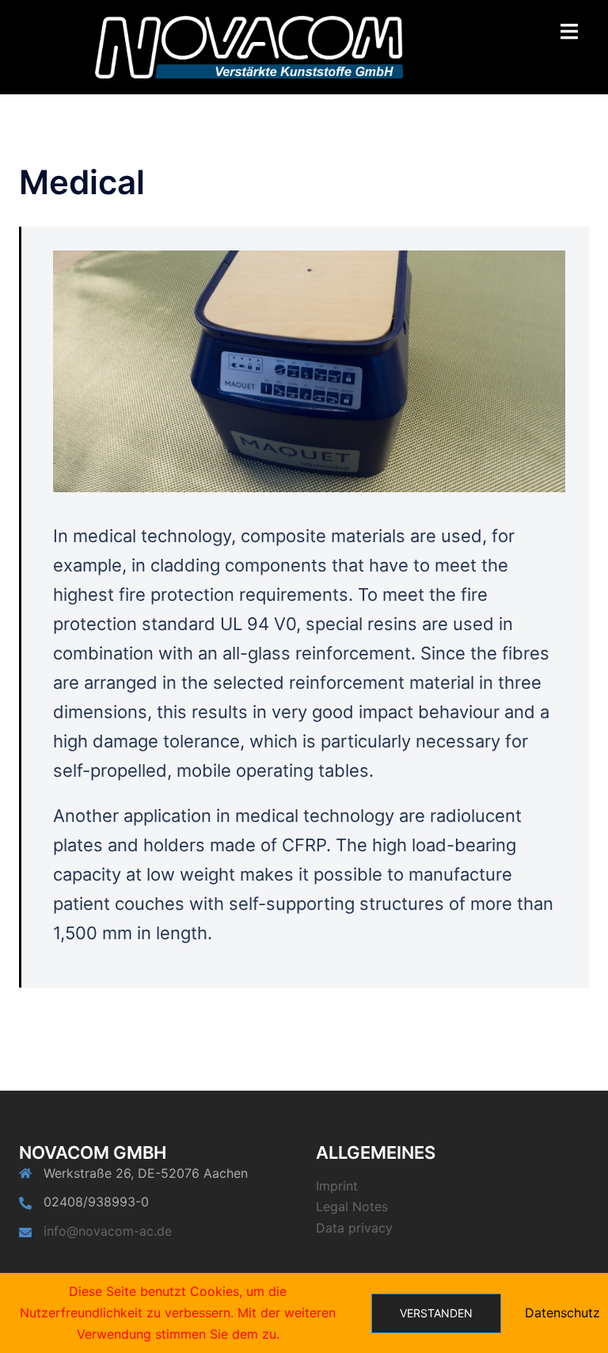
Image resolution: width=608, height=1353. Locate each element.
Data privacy (354, 1228)
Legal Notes (352, 1206)
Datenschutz (562, 1313)
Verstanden (436, 1313)
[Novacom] (249, 46)
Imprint (337, 1186)
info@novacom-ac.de (108, 1231)
